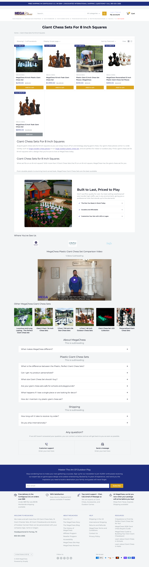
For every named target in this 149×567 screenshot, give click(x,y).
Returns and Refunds (97, 525)
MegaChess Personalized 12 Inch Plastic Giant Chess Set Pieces (118, 79)
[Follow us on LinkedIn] (71, 558)
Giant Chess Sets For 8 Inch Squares (32, 33)
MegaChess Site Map (71, 542)
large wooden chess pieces (39, 149)
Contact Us (93, 533)
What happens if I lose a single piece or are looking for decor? (49, 393)
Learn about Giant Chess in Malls (124, 545)
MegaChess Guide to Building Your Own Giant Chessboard (124, 534)
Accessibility (68, 539)
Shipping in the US (96, 519)
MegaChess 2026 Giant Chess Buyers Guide (124, 528)
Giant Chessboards (49, 18)
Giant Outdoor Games (63, 18)
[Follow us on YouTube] (67, 558)
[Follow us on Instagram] (61, 558)
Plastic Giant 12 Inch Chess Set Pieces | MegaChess (87, 79)
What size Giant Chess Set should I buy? (39, 379)
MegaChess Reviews (71, 545)
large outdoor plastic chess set (67, 149)
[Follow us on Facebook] (58, 558)
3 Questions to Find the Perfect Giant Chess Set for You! (124, 521)
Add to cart (29, 87)
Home (16, 33)
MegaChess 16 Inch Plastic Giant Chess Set (28, 79)
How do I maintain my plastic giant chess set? (42, 399)
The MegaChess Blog (71, 525)
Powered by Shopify (21, 561)
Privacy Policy (94, 536)
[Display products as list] (131, 41)
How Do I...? (111, 18)
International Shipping (98, 522)
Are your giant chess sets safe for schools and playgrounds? (48, 386)
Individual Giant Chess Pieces (32, 18)
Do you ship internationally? (34, 423)
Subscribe (117, 486)
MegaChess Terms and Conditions (98, 529)
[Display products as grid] (128, 41)
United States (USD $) (22, 554)
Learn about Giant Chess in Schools (124, 540)
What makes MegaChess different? (37, 349)
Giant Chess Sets (17, 18)
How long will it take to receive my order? (40, 416)
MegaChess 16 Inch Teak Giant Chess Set (57, 79)
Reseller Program (70, 536)
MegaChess (20, 75)
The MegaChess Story (71, 522)
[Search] (104, 13)
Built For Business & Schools (97, 18)
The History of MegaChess (68, 529)
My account (115, 15)
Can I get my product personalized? (37, 373)
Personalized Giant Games (79, 18)
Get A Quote (120, 18)
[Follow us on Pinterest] (64, 558)
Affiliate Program (69, 533)
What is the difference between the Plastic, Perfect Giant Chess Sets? (52, 366)
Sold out (29, 134)
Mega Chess (50, 75)
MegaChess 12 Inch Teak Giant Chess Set (27, 126)
